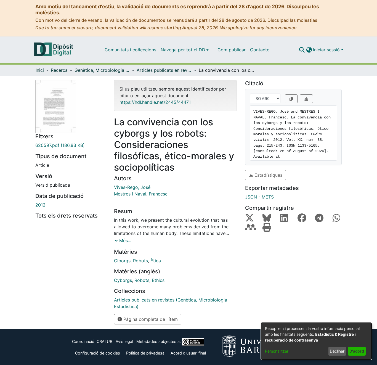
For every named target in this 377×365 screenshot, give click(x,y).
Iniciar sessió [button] (327, 49)
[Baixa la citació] (306, 98)
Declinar (337, 351)
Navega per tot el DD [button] (183, 49)
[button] (301, 49)
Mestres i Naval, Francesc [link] (141, 194)
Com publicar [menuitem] (231, 49)
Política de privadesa (145, 353)
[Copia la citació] (291, 98)
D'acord (356, 351)
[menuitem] (185, 49)
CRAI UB (104, 341)
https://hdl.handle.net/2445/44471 (155, 102)
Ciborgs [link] (122, 260)
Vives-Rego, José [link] (132, 187)
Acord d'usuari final (188, 353)
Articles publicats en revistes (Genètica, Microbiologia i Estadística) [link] (164, 70)
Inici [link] (40, 70)
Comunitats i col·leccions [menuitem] (130, 49)
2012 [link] (40, 205)
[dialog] (316, 341)
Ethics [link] (158, 280)
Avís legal (124, 341)
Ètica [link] (155, 260)
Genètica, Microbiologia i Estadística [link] (102, 70)
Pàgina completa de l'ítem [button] (150, 319)
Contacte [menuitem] (259, 49)
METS (268, 197)
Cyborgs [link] (123, 280)
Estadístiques (267, 175)
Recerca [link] (59, 70)
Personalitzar (276, 351)
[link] (70, 145)
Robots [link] (140, 260)
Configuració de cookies (97, 353)
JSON (251, 197)
